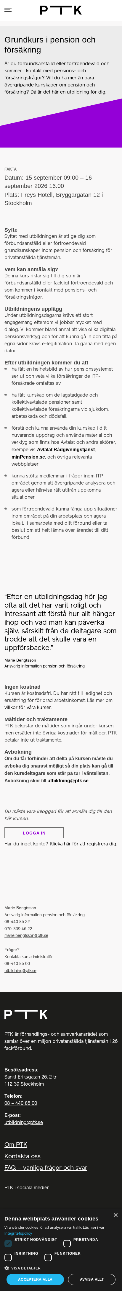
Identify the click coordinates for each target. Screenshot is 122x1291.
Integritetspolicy (18, 1233)
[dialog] (61, 1250)
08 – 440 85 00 (20, 1104)
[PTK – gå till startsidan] (61, 1014)
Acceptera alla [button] (35, 1279)
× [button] (115, 1215)
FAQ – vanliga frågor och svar (45, 1168)
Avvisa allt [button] (92, 1279)
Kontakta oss (22, 1156)
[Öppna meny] (8, 10)
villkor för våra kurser (27, 708)
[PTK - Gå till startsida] (61, 10)
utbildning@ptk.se (68, 780)
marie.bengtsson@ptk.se (26, 935)
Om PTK (15, 1145)
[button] (61, 1268)
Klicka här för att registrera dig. (83, 844)
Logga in (34, 833)
